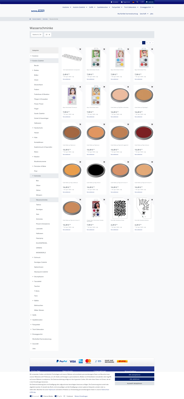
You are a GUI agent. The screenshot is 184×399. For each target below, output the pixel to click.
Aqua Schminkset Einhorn (117, 69)
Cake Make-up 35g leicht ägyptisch (119, 145)
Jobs (151, 14)
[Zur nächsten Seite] (152, 42)
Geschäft (143, 14)
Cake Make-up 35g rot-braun (142, 145)
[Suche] (137, 2)
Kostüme (66, 7)
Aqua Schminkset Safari (93, 107)
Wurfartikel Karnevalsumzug (128, 14)
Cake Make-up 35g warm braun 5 (143, 182)
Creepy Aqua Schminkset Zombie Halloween (95, 221)
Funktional (70, 396)
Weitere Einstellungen (81, 396)
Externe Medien (48, 396)
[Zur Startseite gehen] (30, 19)
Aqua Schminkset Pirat (140, 69)
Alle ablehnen (135, 379)
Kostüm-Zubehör (79, 7)
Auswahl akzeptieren (134, 383)
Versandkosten (66, 79)
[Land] (133, 2)
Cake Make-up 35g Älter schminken (120, 107)
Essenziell (36, 396)
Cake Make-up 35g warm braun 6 (71, 220)
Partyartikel (116, 7)
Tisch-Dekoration (130, 7)
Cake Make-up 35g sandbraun (70, 182)
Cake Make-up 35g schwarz (94, 182)
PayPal (60, 396)
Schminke (45, 19)
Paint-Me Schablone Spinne (142, 220)
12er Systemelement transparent (71, 69)
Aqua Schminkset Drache (93, 69)
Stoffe (91, 7)
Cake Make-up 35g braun (69, 145)
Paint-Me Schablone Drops (117, 220)
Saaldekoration (102, 7)
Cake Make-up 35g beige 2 (141, 107)
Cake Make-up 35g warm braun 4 (119, 182)
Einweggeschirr (146, 7)
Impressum (52, 389)
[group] (96, 208)
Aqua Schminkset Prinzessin (70, 107)
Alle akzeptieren (134, 375)
